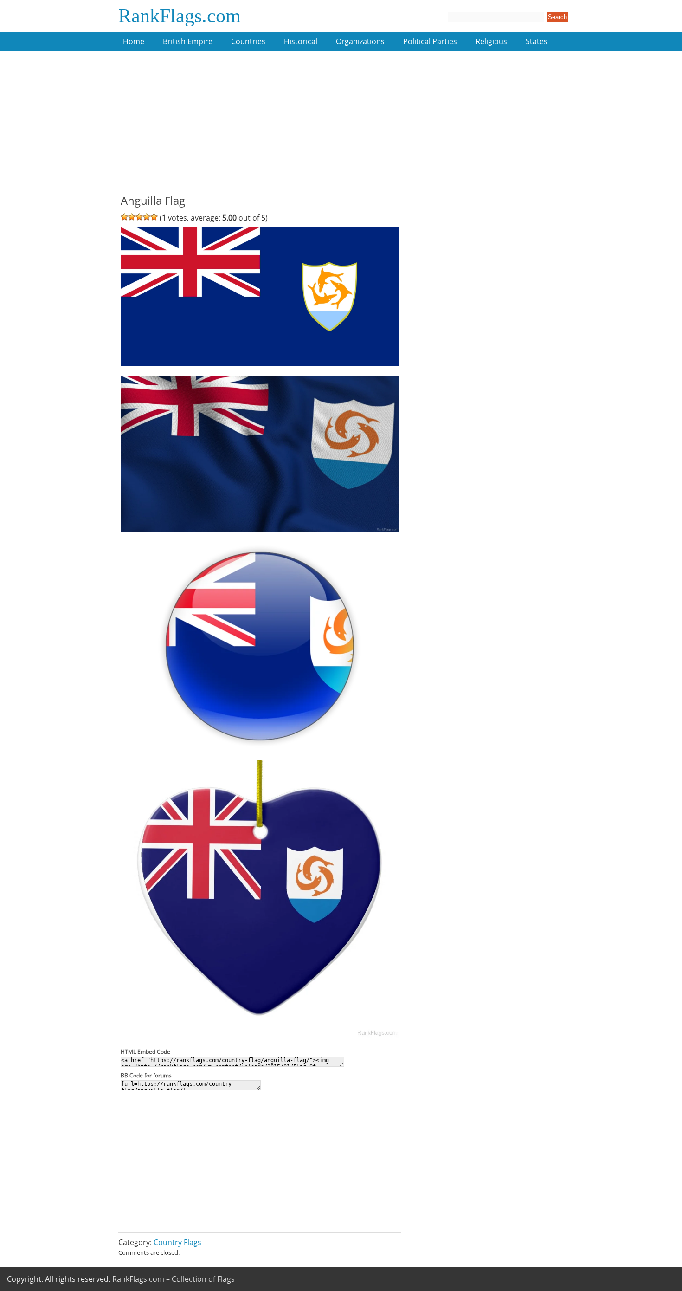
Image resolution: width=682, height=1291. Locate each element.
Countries (248, 41)
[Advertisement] (260, 128)
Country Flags (177, 1242)
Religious (491, 41)
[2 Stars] (131, 217)
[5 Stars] (154, 217)
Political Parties (430, 41)
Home (133, 41)
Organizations (360, 41)
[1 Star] (124, 217)
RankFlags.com (179, 15)
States (536, 41)
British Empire (187, 41)
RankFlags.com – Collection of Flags (173, 1279)
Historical (300, 41)
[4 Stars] (146, 217)
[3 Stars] (139, 217)
